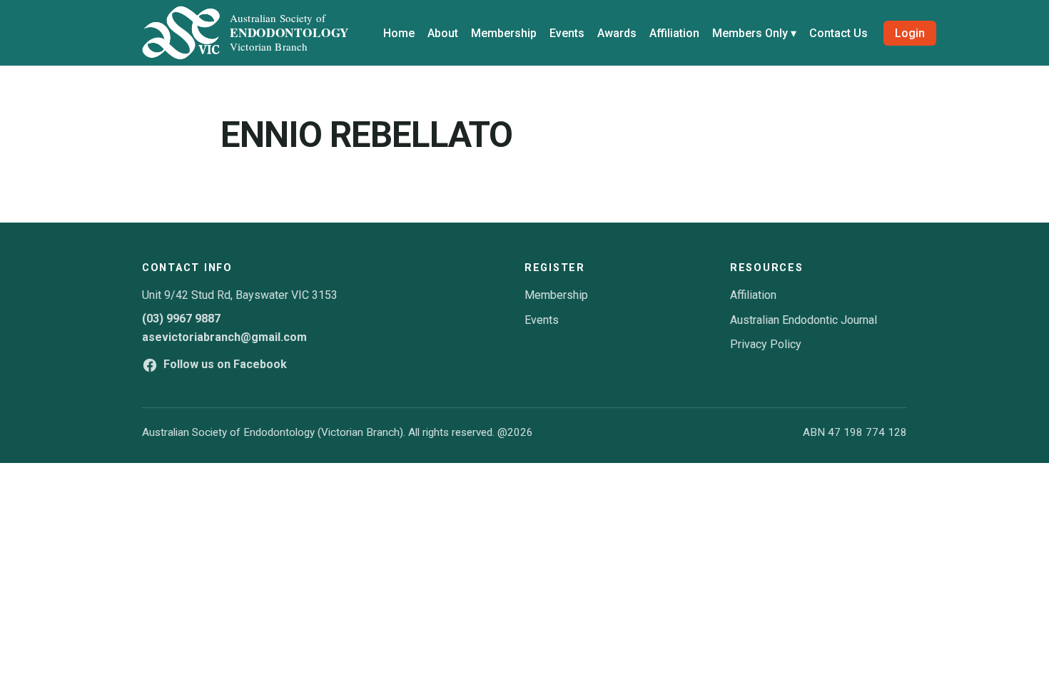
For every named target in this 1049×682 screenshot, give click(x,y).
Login (910, 33)
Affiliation (674, 33)
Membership (504, 33)
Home (399, 33)
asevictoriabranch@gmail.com (224, 337)
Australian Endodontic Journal (803, 320)
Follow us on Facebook (225, 364)
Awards (617, 33)
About (442, 33)
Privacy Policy (765, 344)
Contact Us (838, 33)
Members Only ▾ (754, 33)
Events (566, 33)
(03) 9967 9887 (181, 318)
